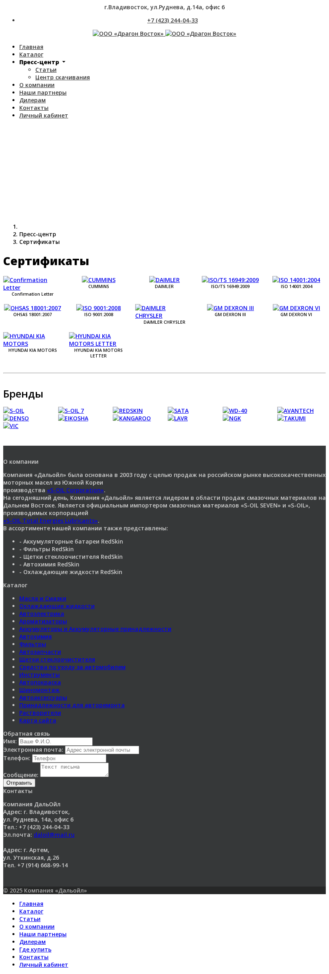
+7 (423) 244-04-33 (172, 20)
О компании (37, 85)
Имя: (10, 741)
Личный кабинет (43, 115)
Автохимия (35, 636)
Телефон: (17, 758)
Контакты (34, 108)
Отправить (19, 783)
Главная (31, 47)
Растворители (40, 712)
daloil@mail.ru (54, 834)
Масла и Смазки (42, 598)
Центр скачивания (62, 77)
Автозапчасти (40, 651)
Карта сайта (37, 720)
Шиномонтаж (39, 690)
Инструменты (39, 674)
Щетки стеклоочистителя (57, 659)
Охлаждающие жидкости (57, 606)
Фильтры (32, 644)
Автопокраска (40, 682)
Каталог (31, 54)
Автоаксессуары (43, 697)
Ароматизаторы (43, 621)
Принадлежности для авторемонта (72, 705)
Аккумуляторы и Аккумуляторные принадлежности (95, 629)
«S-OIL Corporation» (75, 490)
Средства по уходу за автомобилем (72, 667)
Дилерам (32, 100)
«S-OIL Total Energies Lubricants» (50, 520)
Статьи (46, 69)
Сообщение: (21, 775)
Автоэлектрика (41, 613)
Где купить (35, 949)
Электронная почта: (34, 749)
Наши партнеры (43, 92)
